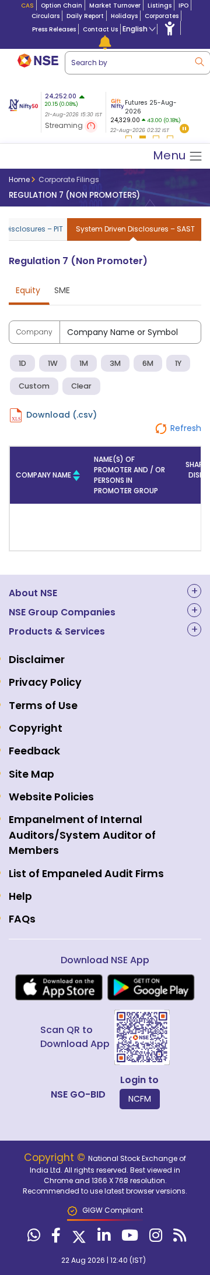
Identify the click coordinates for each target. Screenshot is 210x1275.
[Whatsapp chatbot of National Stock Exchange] (32, 1237)
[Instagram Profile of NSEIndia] (154, 1237)
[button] (184, 129)
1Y (178, 363)
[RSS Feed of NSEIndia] (178, 1237)
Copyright (35, 728)
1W (53, 363)
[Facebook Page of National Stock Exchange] (55, 1237)
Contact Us (100, 29)
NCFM (139, 1099)
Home (19, 179)
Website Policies (51, 797)
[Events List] (105, 42)
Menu (170, 155)
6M (147, 363)
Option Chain (61, 5)
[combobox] (130, 332)
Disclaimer (37, 660)
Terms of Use (43, 706)
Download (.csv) (61, 415)
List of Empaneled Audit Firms (86, 874)
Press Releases (54, 29)
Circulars (46, 16)
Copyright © (56, 1157)
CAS (27, 5)
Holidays (124, 16)
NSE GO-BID (78, 1094)
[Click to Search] (199, 60)
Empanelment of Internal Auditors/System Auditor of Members (82, 835)
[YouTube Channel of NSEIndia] (128, 1237)
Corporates (161, 16)
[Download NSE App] (59, 987)
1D (22, 363)
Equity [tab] (28, 290)
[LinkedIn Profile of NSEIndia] (102, 1237)
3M (115, 363)
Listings (160, 5)
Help (20, 896)
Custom (34, 386)
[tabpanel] (148, 114)
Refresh (185, 428)
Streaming (65, 125)
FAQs (22, 919)
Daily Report (85, 16)
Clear (81, 386)
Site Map (31, 774)
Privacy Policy (45, 682)
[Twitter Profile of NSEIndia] (77, 1237)
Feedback (34, 751)
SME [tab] (62, 290)
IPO (183, 5)
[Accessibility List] (169, 28)
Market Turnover (115, 5)
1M (83, 363)
